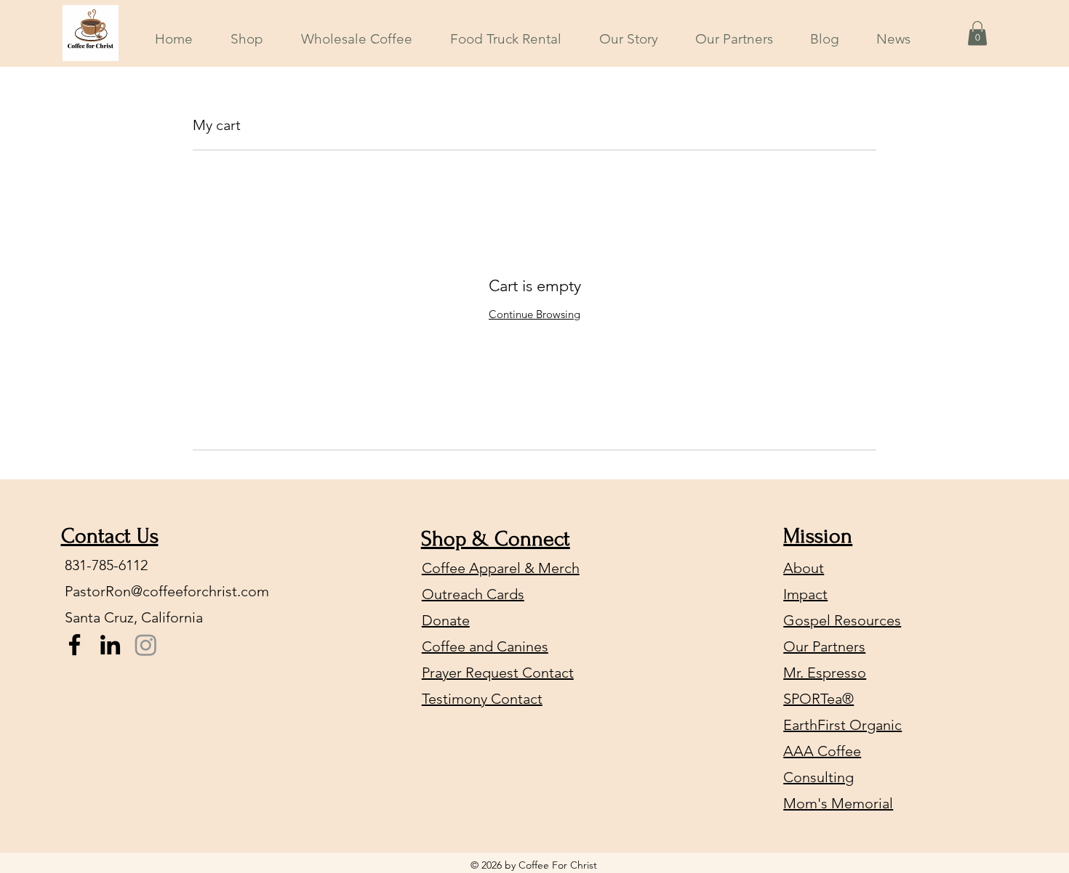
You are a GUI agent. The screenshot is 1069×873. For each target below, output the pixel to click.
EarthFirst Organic (842, 725)
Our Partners (824, 646)
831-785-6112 (106, 565)
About (803, 568)
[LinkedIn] (110, 644)
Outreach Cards (473, 594)
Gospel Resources (842, 620)
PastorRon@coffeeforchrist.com (167, 591)
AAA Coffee (822, 751)
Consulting (818, 777)
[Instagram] (146, 644)
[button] (977, 33)
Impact (805, 594)
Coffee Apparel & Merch (501, 568)
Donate (446, 620)
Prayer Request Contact (498, 672)
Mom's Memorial (838, 803)
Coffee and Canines (485, 646)
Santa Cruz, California (134, 617)
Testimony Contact (482, 698)
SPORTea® (818, 698)
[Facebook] (74, 644)
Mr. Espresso (824, 672)
